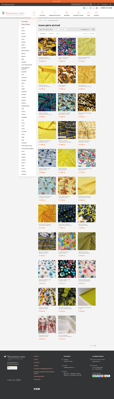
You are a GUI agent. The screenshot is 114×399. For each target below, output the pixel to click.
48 (91, 33)
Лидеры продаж (26, 24)
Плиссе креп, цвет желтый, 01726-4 (84, 308)
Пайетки (24, 103)
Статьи (36, 359)
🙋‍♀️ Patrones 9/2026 (56, 1)
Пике (23, 108)
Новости (36, 356)
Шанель (24, 157)
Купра (23, 83)
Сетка (23, 125)
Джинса (24, 56)
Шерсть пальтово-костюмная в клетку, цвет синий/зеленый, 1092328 (45, 113)
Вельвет (24, 42)
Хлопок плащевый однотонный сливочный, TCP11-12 (65, 336)
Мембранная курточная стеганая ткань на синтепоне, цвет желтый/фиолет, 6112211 (45, 141)
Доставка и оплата (78, 15)
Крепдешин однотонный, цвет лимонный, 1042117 (84, 197)
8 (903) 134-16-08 (106, 8)
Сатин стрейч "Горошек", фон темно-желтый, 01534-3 (45, 225)
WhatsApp (93, 8)
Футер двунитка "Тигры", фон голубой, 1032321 (65, 113)
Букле (23, 39)
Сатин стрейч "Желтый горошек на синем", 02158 (65, 225)
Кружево (24, 80)
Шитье (23, 168)
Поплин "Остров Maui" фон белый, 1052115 (85, 169)
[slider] (42, 29)
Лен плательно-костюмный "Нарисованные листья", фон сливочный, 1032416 (65, 86)
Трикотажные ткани (27, 145)
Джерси (23, 53)
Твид (23, 137)
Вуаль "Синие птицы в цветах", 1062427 (64, 58)
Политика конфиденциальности (43, 368)
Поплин (24, 100)
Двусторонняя (25, 50)
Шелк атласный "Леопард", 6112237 (85, 113)
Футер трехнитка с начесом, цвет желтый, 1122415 (44, 86)
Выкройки (67, 15)
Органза (24, 97)
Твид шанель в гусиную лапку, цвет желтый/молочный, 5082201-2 (84, 141)
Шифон (23, 160)
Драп (23, 59)
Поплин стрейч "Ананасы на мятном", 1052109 (45, 197)
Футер (23, 151)
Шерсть (23, 162)
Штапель (24, 171)
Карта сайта (37, 379)
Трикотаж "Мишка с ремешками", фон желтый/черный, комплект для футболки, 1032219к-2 (45, 58)
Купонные (24, 77)
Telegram (87, 8)
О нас (88, 15)
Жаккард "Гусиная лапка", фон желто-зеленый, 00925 (65, 308)
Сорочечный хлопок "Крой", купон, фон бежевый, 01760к (44, 336)
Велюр (23, 45)
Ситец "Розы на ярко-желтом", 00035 (64, 252)
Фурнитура (42, 15)
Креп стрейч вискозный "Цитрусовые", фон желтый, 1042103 (64, 197)
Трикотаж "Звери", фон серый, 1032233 (44, 169)
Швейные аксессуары (54, 15)
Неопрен (24, 94)
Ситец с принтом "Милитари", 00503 (83, 225)
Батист (23, 33)
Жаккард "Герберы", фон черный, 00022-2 (65, 280)
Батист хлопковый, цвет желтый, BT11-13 (84, 58)
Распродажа (25, 21)
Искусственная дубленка (25, 68)
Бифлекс (24, 36)
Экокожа (24, 174)
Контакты (96, 15)
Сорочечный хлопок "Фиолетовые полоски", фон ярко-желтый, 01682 (84, 252)
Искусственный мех (27, 64)
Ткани (34, 15)
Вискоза (24, 47)
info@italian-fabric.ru (69, 367)
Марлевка (24, 91)
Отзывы (36, 365)
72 (93, 33)
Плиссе (23, 111)
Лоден (23, 88)
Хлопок (23, 154)
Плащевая (24, 117)
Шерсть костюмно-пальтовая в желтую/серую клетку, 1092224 (65, 141)
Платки (23, 114)
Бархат (23, 30)
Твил (23, 140)
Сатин (23, 123)
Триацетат (24, 143)
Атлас (23, 28)
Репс (23, 120)
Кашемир (24, 71)
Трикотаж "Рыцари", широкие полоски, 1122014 (44, 308)
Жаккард (24, 62)
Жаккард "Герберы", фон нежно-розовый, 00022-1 (84, 280)
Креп (23, 74)
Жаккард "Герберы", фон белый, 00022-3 (45, 280)
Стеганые (24, 131)
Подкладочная (25, 106)
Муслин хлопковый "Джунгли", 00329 (43, 252)
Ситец (23, 128)
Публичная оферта (39, 376)
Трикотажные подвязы (28, 148)
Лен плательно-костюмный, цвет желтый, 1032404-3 (84, 86)
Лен (22, 86)
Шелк (23, 165)
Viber (99, 8)
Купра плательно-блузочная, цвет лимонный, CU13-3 (63, 169)
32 (90, 33)
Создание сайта (11, 380)
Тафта (23, 134)
